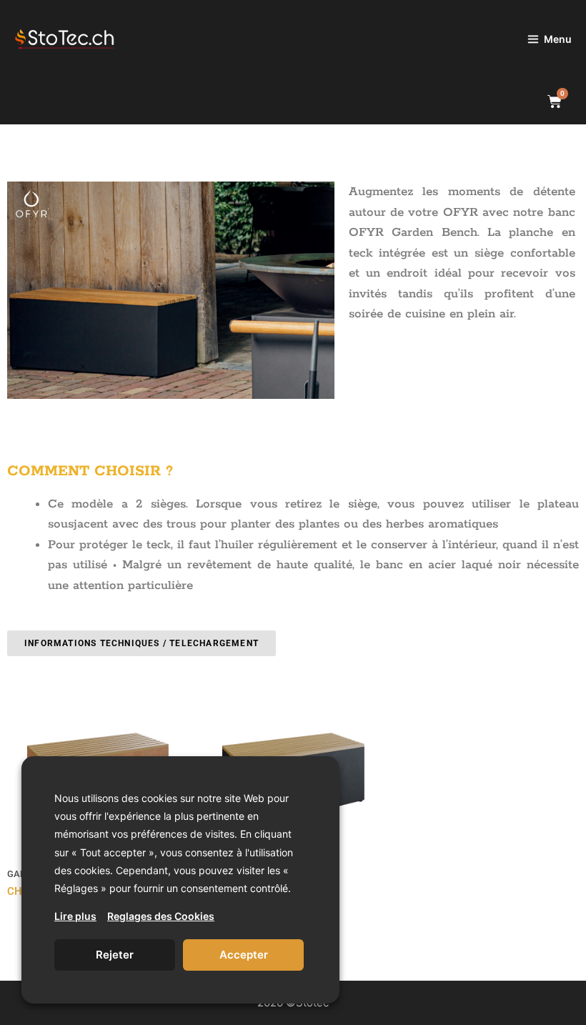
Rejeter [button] (115, 954)
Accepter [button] (243, 954)
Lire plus (75, 916)
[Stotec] (83, 39)
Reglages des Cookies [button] (160, 916)
